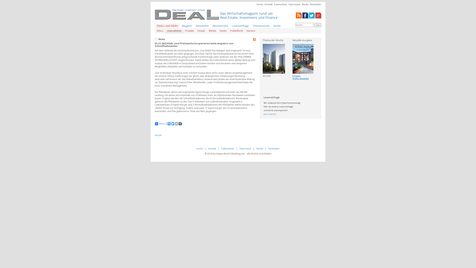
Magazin (187, 26)
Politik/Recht (236, 30)
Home (260, 4)
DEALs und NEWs (167, 26)
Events (223, 30)
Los (317, 25)
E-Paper (296, 76)
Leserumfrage (240, 26)
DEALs (160, 30)
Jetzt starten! (270, 114)
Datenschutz (280, 4)
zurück (158, 135)
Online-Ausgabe (300, 78)
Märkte (212, 30)
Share (162, 123)
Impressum (294, 4)
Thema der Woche (273, 40)
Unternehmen (174, 30)
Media (305, 4)
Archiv (277, 26)
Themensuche (261, 26)
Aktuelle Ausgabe (302, 40)
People (201, 30)
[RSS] (299, 15)
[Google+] (318, 15)
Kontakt (269, 4)
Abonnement (220, 26)
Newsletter (315, 4)
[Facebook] (305, 15)
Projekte (189, 30)
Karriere (251, 30)
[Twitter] (312, 15)
